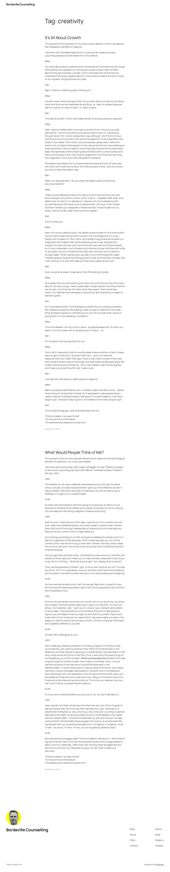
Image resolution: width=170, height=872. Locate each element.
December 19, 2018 (52, 429)
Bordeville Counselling (20, 4)
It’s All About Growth (63, 37)
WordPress (159, 864)
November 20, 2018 (52, 769)
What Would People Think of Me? (74, 452)
